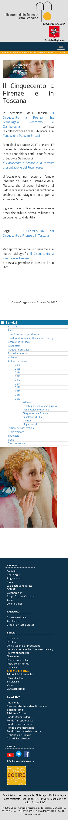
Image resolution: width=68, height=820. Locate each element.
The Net (27, 420)
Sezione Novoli (15, 710)
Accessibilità (38, 802)
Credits (61, 811)
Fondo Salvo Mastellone (20, 728)
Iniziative (12, 357)
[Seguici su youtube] (10, 755)
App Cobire (13, 621)
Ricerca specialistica (19, 342)
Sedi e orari (13, 575)
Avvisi (10, 600)
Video (11, 439)
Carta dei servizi (17, 443)
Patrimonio (13, 702)
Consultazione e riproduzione (24, 334)
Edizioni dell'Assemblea (21, 428)
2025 (17, 369)
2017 (30, 52)
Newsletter (14, 346)
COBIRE (11, 589)
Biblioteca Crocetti (17, 713)
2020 (17, 387)
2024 (17, 372)
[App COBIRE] (16, 775)
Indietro (62, 52)
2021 (17, 384)
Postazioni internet (18, 353)
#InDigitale (13, 436)
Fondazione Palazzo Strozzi (21, 135)
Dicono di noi (14, 603)
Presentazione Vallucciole (36, 409)
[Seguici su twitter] (19, 755)
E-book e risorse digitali (20, 624)
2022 (17, 380)
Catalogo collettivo (17, 617)
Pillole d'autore (16, 432)
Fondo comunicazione (19, 724)
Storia (10, 582)
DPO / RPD (33, 799)
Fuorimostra (35, 167)
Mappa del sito (58, 799)
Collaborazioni (15, 593)
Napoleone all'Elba (32, 417)
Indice (27, 802)
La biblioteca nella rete (19, 586)
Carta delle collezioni (18, 738)
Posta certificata (11, 799)
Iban (24, 799)
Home (5, 52)
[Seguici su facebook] (26, 755)
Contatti (11, 571)
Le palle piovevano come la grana (40, 406)
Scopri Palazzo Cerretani (21, 596)
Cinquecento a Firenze (35, 413)
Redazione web (33, 814)
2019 (17, 391)
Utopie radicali (30, 424)
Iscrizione (13, 326)
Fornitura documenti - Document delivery (30, 338)
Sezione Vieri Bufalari (19, 735)
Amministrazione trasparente (18, 795)
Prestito (12, 330)
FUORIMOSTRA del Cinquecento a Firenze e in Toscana (28, 233)
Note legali (42, 795)
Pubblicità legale (57, 795)
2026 (17, 365)
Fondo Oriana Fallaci (18, 717)
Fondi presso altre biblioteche (24, 731)
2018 (17, 395)
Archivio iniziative (18, 52)
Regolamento (14, 578)
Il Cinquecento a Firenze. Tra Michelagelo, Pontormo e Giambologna (28, 119)
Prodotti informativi (18, 349)
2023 (17, 376)
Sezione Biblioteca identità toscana (27, 706)
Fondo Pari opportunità (20, 720)
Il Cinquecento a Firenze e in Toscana (28, 256)
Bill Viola (27, 402)
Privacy (45, 799)
